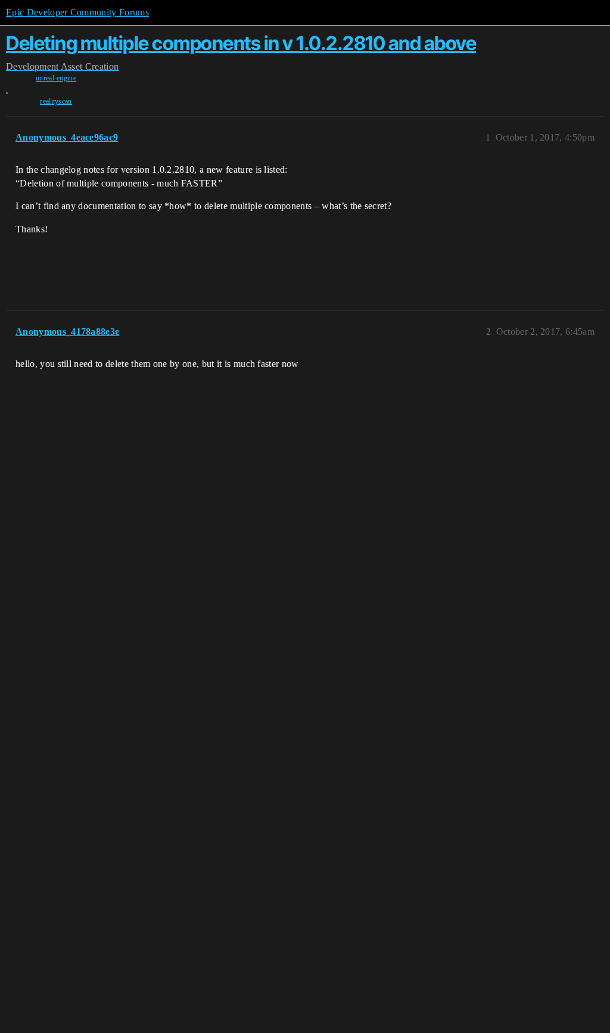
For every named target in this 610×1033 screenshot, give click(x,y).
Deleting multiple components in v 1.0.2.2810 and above (241, 43)
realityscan (56, 101)
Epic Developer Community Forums (77, 12)
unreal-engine (56, 78)
